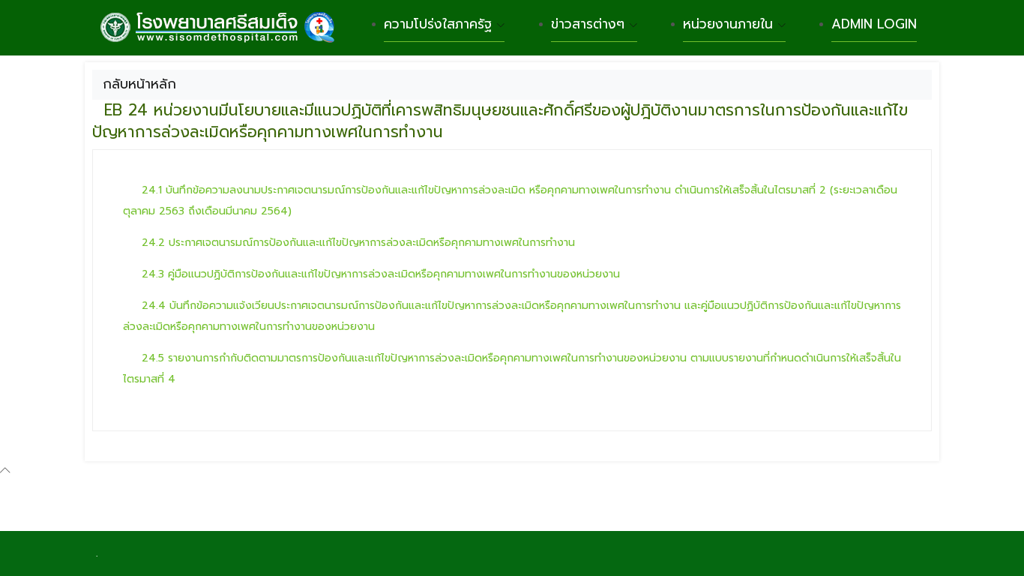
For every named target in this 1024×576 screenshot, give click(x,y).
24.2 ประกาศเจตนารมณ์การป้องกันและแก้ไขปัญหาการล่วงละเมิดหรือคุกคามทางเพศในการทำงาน (358, 242)
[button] (500, 121)
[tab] (512, 122)
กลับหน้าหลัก (139, 84)
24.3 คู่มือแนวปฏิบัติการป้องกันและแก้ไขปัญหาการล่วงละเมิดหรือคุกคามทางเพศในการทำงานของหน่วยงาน (381, 274)
